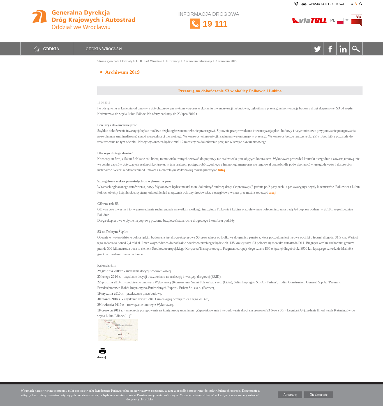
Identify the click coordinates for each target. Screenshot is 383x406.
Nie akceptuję (318, 394)
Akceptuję (290, 394)
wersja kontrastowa (326, 4)
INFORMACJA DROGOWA (208, 19)
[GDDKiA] (84, 20)
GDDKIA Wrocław (104, 49)
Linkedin (342, 48)
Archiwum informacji (197, 61)
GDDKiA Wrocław (149, 61)
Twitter (317, 48)
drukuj (101, 357)
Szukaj (355, 48)
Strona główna (107, 61)
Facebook (330, 48)
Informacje (173, 61)
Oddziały (126, 61)
